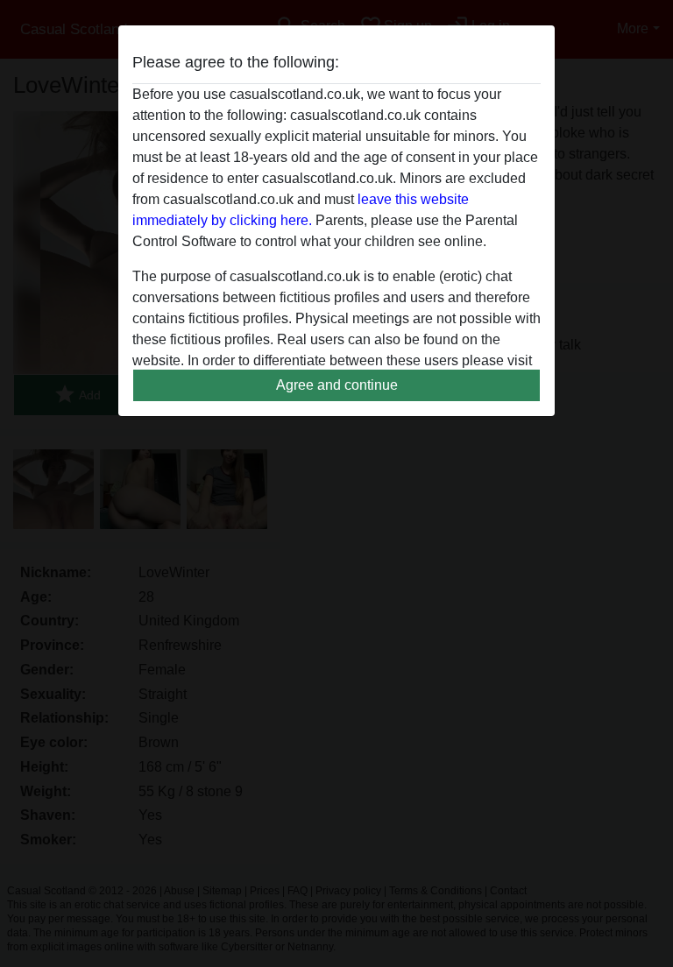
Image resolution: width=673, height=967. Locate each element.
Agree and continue (337, 385)
